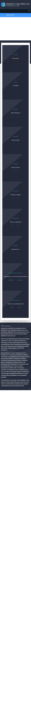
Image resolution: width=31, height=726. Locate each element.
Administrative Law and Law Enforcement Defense (15, 276)
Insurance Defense (15, 167)
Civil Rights (15, 85)
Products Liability (15, 140)
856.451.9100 (10, 15)
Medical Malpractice (15, 112)
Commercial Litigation (15, 194)
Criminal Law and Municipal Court (15, 303)
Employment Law (15, 249)
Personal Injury (15, 58)
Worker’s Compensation (15, 222)
